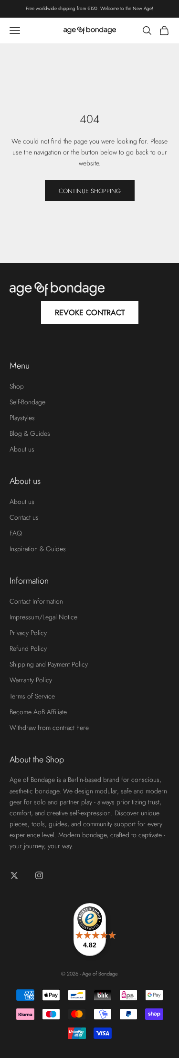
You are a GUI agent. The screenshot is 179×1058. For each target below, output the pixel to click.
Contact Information (36, 601)
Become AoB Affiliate (38, 712)
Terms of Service (32, 696)
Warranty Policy (31, 680)
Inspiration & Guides (38, 549)
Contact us (24, 517)
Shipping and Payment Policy (49, 664)
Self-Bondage (27, 402)
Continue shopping (90, 190)
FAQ (16, 533)
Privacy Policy (28, 632)
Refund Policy (28, 648)
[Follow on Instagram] (39, 875)
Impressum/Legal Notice (43, 617)
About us (22, 449)
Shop (17, 386)
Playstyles (22, 417)
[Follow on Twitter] (14, 875)
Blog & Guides (30, 433)
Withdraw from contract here (49, 727)
